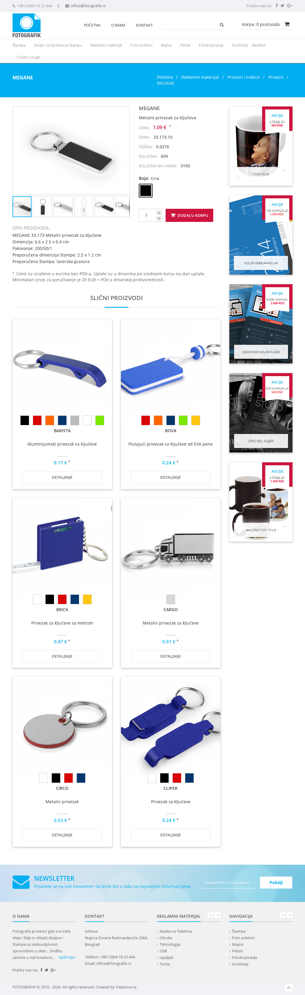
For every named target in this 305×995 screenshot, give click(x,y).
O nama (118, 25)
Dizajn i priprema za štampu (58, 45)
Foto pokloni (141, 45)
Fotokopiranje (211, 45)
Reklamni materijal (200, 77)
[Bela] (37, 599)
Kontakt (144, 25)
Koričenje (240, 45)
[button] (124, 112)
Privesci (276, 77)
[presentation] (106, 45)
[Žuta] (195, 420)
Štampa (239, 931)
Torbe (165, 964)
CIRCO (62, 788)
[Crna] (24, 420)
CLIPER (171, 788)
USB (163, 951)
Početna (92, 25)
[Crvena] (37, 420)
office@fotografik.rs (88, 5)
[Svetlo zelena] (99, 420)
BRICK (62, 609)
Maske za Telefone (176, 931)
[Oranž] (49, 420)
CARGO (171, 609)
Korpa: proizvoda (261, 24)
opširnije (67, 957)
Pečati (185, 45)
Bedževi (259, 45)
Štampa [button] (19, 45)
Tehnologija (170, 944)
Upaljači (166, 957)
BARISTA (62, 430)
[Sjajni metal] (170, 599)
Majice (166, 45)
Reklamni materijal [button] (106, 45)
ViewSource (126, 987)
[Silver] (74, 420)
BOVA (170, 430)
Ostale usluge (28, 57)
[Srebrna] (87, 420)
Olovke (166, 937)
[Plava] (62, 420)
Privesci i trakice (244, 77)
